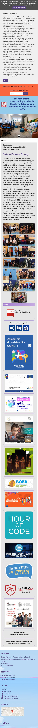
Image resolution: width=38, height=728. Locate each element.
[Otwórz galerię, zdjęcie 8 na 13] (27, 263)
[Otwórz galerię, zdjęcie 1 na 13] (11, 228)
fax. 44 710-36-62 (9, 677)
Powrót (5, 304)
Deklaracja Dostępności (11, 698)
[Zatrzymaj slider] (19, 136)
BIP (5, 689)
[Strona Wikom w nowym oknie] (6, 723)
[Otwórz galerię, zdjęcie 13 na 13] (19, 297)
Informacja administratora (22, 90)
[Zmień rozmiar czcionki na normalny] (24, 86)
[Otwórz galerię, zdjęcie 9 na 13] (11, 274)
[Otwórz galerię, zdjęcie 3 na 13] (11, 240)
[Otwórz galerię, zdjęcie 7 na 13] (11, 263)
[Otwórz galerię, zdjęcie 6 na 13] (27, 251)
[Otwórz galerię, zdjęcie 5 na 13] (11, 251)
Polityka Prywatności (10, 696)
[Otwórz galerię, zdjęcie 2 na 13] (27, 228)
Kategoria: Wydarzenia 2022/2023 (15, 147)
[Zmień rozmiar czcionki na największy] (33, 86)
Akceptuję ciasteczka (19, 7)
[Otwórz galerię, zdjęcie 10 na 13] (27, 274)
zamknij (5, 80)
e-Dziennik (7, 691)
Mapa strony (14, 86)
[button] (2, 126)
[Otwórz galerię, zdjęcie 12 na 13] (27, 285)
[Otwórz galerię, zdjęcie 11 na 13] (11, 285)
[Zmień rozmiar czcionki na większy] (28, 86)
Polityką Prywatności (7, 3)
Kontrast (13, 90)
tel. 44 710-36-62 (9, 675)
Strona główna (7, 86)
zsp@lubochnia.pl (9, 680)
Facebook (7, 694)
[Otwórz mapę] (12, 711)
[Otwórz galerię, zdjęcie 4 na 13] (27, 240)
